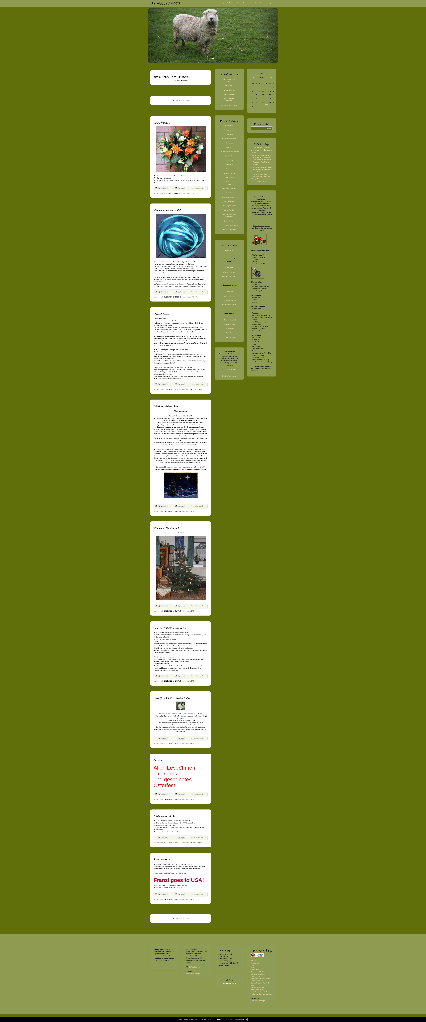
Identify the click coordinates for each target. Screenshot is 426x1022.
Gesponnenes (229, 130)
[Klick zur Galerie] (180, 706)
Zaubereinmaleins (257, 989)
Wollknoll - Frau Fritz (229, 320)
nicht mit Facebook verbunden (156, 188)
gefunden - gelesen (229, 188)
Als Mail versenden (197, 188)
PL (197, 193)
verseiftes (229, 160)
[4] (179, 100)
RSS (193, 389)
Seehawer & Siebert (229, 337)
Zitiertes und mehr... (229, 197)
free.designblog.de (229, 300)
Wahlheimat (229, 250)
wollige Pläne (229, 177)
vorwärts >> (185, 100)
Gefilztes (229, 147)
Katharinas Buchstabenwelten (261, 994)
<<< (253, 77)
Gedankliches (229, 201)
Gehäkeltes (229, 164)
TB (193, 193)
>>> (270, 77)
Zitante (253, 961)
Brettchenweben (229, 94)
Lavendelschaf (229, 296)
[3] (177, 100)
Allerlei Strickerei (229, 272)
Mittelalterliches (229, 173)
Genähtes (229, 169)
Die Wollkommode (165, 3)
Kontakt (237, 3)
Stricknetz (229, 292)
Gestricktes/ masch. (229, 138)
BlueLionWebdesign (229, 304)
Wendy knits (229, 268)
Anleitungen (229, 86)
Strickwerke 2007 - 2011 (229, 105)
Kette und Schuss (229, 90)
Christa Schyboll (230, 369)
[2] (175, 100)
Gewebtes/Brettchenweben (229, 151)
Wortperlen (255, 963)
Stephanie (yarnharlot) (229, 276)
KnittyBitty (229, 333)
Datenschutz (258, 3)
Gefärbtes (229, 134)
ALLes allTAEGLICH (258, 972)
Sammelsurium (229, 221)
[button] (158, 35)
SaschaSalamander (258, 987)
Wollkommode (159, 193)
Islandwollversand (229, 324)
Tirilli (252, 967)
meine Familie (229, 210)
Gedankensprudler (257, 981)
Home (215, 3)
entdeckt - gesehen (229, 229)
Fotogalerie (271, 3)
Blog (222, 3)
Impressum (247, 3)
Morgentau (255, 970)
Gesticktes (229, 143)
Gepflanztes (229, 156)
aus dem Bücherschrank (229, 225)
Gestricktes (229, 126)
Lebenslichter (255, 976)
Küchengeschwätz (229, 206)
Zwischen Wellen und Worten (261, 978)
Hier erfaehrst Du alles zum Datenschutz (227, 1019)
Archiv (229, 3)
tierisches (229, 193)
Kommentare (186, 193)
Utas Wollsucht (229, 328)
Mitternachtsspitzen (258, 974)
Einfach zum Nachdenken (260, 992)
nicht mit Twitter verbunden (176, 188)
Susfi (252, 965)
